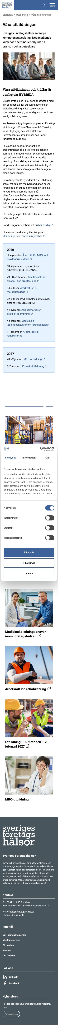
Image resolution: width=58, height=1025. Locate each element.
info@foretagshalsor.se (22, 911)
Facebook (14, 983)
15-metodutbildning (33, 366)
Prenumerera (11, 1014)
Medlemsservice (11, 940)
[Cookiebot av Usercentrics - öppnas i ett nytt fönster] (41, 449)
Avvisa (29, 573)
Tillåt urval (29, 563)
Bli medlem (9, 945)
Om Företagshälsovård (14, 935)
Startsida (8, 14)
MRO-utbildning (33, 359)
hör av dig (44, 225)
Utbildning (22, 14)
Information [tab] (29, 457)
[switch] (49, 517)
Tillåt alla (29, 552)
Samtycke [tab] (10, 457)
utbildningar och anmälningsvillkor (22, 236)
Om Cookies (9, 955)
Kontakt (7, 950)
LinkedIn (13, 977)
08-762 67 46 (17, 915)
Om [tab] (47, 457)
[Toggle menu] (52, 5)
